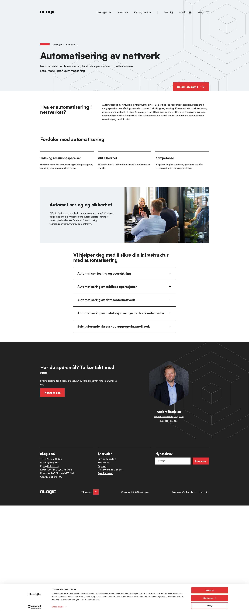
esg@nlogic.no (50, 466)
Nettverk (70, 44)
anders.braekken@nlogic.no (169, 416)
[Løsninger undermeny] (110, 12)
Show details (57, 607)
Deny (209, 605)
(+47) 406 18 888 (52, 458)
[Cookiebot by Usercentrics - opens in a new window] (34, 607)
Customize (208, 598)
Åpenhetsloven (105, 473)
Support (102, 466)
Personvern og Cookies (110, 469)
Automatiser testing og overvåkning (104, 273)
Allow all (210, 590)
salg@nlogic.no (51, 462)
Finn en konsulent (107, 458)
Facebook (191, 491)
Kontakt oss (104, 462)
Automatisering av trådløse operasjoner (107, 287)
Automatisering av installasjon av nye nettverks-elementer (121, 313)
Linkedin (203, 491)
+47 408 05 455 (169, 420)
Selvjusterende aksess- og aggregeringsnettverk (113, 326)
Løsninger (101, 12)
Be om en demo (187, 86)
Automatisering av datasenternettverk (106, 300)
